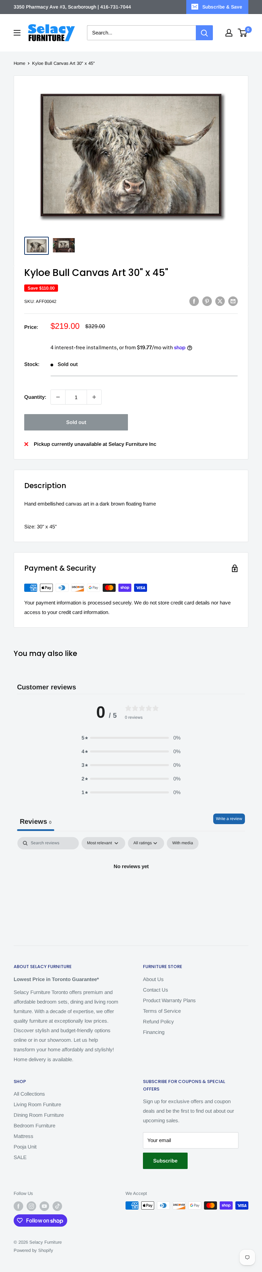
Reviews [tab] (36, 821)
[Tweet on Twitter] (220, 301)
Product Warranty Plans (169, 1000)
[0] (242, 33)
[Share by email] (233, 301)
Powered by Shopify (33, 1250)
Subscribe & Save (222, 7)
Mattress (23, 1136)
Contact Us (155, 990)
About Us (153, 979)
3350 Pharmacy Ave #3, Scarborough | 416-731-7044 (72, 7)
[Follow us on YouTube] (44, 1206)
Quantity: (35, 397)
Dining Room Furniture (39, 1115)
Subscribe (165, 1161)
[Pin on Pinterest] (207, 301)
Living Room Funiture (37, 1104)
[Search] (204, 32)
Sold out (76, 422)
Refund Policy (158, 1021)
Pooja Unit (25, 1147)
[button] (131, 738)
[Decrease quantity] (58, 397)
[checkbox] (183, 843)
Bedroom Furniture (34, 1125)
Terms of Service (162, 1011)
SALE (20, 1157)
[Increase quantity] (94, 397)
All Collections (29, 1094)
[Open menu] (17, 32)
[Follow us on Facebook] (18, 1206)
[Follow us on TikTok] (57, 1206)
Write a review (229, 818)
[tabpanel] (131, 889)
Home (19, 63)
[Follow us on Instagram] (31, 1206)
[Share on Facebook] (194, 301)
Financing (153, 1032)
